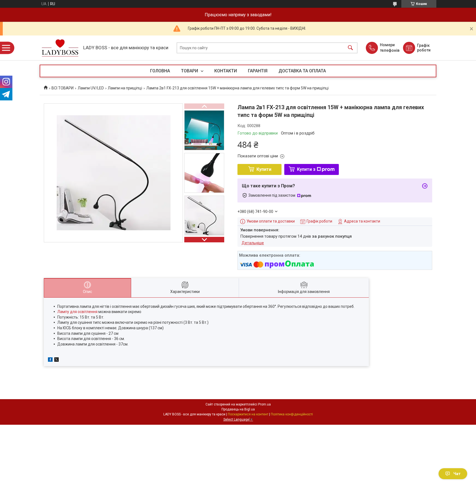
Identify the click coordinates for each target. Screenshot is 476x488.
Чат (457, 473)
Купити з (306, 169)
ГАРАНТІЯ (257, 70)
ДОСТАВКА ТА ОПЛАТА (302, 70)
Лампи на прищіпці (125, 88)
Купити (263, 169)
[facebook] (50, 360)
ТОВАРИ (190, 70)
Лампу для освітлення (77, 311)
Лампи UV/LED (91, 88)
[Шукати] (350, 48)
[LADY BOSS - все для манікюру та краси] (60, 48)
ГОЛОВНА (160, 70)
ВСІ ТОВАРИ (63, 88)
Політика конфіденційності (292, 414)
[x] (56, 360)
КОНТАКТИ (225, 70)
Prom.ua (264, 404)
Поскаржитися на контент (248, 414)
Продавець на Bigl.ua (238, 409)
